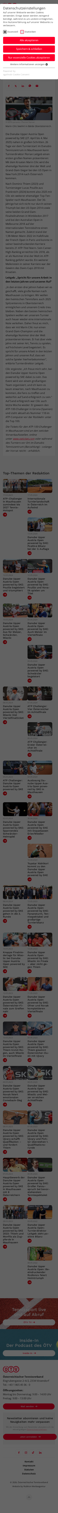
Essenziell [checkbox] (13, 31)
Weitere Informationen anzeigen (27, 64)
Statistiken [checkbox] (30, 31)
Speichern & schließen (29, 49)
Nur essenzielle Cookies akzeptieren (29, 57)
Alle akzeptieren (29, 40)
